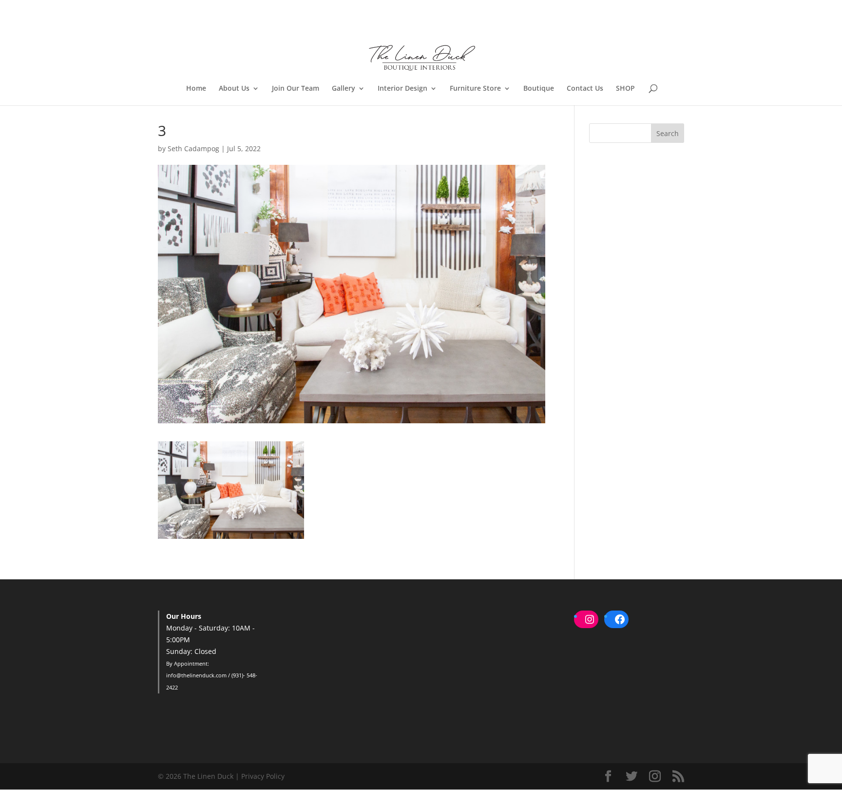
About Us (234, 89)
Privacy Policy (263, 776)
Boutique (538, 89)
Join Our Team (295, 89)
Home (196, 89)
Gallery (343, 89)
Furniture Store (475, 89)
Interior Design (402, 89)
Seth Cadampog (193, 148)
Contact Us (585, 89)
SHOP (625, 89)
